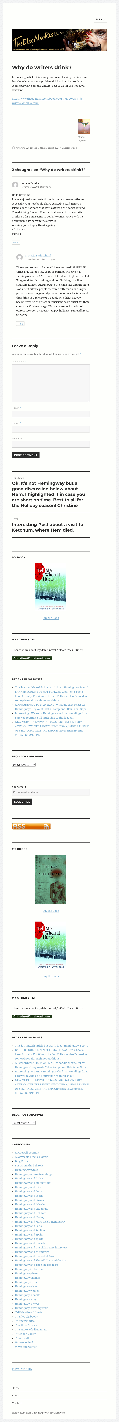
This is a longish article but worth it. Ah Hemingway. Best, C (51, 687)
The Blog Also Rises (21, 1413)
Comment (19, 361)
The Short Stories (26, 1325)
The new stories (25, 1320)
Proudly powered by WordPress (49, 1413)
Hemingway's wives (27, 1303)
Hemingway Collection (29, 1269)
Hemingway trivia (26, 1282)
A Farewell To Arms (27, 1152)
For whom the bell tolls (29, 1165)
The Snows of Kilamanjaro (31, 1329)
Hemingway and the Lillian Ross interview (41, 1247)
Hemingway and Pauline (30, 1230)
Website (17, 438)
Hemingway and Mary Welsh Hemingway (40, 1221)
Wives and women (26, 1346)
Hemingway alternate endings (33, 1174)
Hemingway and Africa (29, 1178)
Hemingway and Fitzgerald (31, 1208)
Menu (100, 19)
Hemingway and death (29, 1195)
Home (16, 1388)
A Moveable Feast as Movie (31, 1156)
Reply (16, 242)
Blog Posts (21, 1161)
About (16, 1395)
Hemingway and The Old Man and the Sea (40, 1260)
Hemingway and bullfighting (33, 1182)
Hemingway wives (26, 1286)
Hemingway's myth (27, 1299)
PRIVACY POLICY (22, 1369)
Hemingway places (26, 1273)
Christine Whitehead (26, 148)
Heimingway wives (26, 1169)
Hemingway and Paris (28, 1225)
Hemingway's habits (27, 1295)
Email (16, 423)
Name (16, 408)
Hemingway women (27, 1290)
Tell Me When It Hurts (28, 1312)
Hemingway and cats (28, 1187)
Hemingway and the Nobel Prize (35, 1256)
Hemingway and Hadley (29, 1217)
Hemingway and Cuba (28, 1191)
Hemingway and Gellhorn (30, 1213)
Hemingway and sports (29, 1238)
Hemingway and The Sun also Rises (36, 1264)
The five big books (26, 1316)
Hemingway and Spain (29, 1234)
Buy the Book (51, 617)
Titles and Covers (25, 1333)
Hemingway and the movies (32, 1251)
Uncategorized (69, 148)
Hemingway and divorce (30, 1200)
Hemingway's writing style (31, 1307)
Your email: (19, 786)
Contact (17, 1403)
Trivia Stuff (22, 1338)
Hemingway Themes (27, 1277)
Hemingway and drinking (30, 1204)
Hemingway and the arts (30, 1243)
